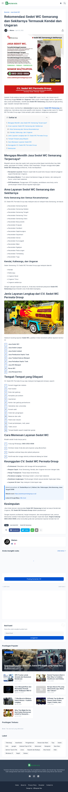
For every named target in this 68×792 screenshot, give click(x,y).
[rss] (38, 776)
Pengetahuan (30, 742)
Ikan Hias (57, 746)
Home (17, 785)
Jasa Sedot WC (15, 12)
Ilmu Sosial (46, 749)
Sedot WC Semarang (51, 108)
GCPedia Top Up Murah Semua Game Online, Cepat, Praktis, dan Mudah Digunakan (55, 700)
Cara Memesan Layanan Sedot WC (20, 142)
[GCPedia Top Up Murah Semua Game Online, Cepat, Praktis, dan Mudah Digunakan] (41, 701)
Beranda (6, 12)
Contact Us (49, 785)
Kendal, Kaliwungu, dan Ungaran (21, 132)
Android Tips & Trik (25, 746)
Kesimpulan (12, 148)
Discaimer (41, 785)
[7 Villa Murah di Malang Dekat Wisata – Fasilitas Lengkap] (8, 701)
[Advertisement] (34, 605)
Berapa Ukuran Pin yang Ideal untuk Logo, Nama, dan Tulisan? (55, 688)
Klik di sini (23, 498)
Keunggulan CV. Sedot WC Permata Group (22, 145)
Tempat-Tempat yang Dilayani (18, 139)
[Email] (36, 530)
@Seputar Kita (37, 788)
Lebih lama (61, 586)
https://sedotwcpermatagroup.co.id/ (25, 493)
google (14, 746)
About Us (23, 785)
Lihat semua (60, 551)
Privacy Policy (32, 785)
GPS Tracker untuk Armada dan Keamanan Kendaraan (23, 677)
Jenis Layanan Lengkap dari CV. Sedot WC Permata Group (28, 135)
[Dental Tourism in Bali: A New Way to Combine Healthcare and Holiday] (41, 677)
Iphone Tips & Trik (11, 749)
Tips (53, 742)
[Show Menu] (2, 3)
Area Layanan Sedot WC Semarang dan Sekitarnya (25, 126)
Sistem (25, 753)
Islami (59, 742)
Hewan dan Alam (43, 742)
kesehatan (18, 742)
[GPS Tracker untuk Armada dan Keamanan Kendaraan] (8, 677)
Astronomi (38, 746)
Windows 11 (9, 753)
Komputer (47, 746)
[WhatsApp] (32, 530)
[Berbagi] (62, 30)
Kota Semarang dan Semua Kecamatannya (24, 129)
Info (7, 746)
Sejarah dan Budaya (33, 749)
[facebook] (12, 544)
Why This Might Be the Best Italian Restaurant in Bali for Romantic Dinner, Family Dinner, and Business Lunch (23, 712)
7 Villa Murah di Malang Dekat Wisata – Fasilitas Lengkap (23, 700)
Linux (22, 749)
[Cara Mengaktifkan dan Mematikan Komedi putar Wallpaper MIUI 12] (8, 689)
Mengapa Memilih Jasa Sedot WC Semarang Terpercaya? (27, 123)
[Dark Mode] (61, 3)
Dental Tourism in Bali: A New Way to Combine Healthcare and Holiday (55, 677)
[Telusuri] (64, 3)
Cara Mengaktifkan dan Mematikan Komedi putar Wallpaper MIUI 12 (23, 688)
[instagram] (15, 544)
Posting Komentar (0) (34, 579)
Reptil (18, 753)
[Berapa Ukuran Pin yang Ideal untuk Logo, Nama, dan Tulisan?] (41, 689)
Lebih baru (6, 586)
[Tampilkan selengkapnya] (41, 530)
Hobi (55, 749)
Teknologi (9, 742)
